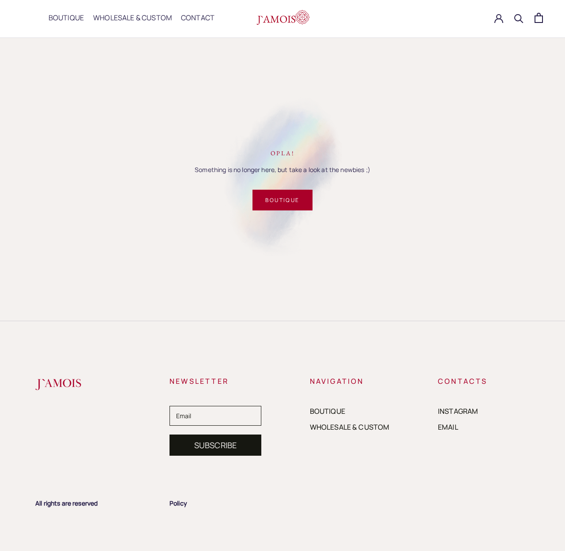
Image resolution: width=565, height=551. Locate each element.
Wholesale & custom (350, 427)
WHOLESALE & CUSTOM (132, 17)
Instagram (458, 411)
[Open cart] (539, 18)
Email (448, 427)
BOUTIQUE (66, 17)
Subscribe (215, 445)
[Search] (519, 17)
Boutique (282, 200)
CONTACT (198, 17)
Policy (178, 503)
